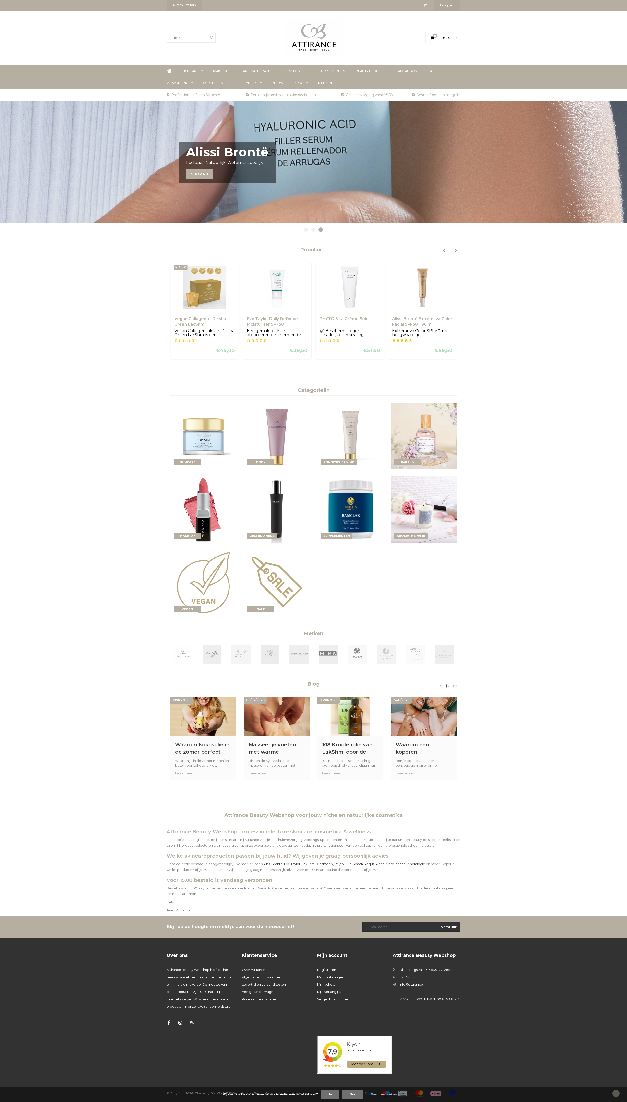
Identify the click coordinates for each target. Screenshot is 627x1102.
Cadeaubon (406, 71)
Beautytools (368, 71)
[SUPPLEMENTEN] (350, 509)
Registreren (326, 970)
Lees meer (184, 773)
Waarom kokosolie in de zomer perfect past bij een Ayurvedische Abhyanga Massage (202, 748)
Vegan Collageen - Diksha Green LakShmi (200, 321)
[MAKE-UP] (203, 509)
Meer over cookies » (385, 1094)
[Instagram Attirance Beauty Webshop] (180, 1022)
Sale (432, 71)
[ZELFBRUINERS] (277, 509)
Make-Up (220, 71)
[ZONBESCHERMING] (350, 435)
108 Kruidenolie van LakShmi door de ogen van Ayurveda (347, 748)
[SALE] (277, 582)
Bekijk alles (448, 686)
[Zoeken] (212, 38)
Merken (325, 83)
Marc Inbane (396, 864)
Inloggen (447, 5)
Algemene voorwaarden (261, 977)
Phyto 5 (340, 864)
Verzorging (177, 83)
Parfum (251, 83)
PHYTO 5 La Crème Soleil (345, 318)
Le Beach (355, 864)
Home (169, 71)
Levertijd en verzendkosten (264, 984)
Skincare (190, 71)
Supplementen (332, 71)
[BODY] (277, 435)
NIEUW (277, 83)
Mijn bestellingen (330, 977)
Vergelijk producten (333, 999)
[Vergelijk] (425, 5)
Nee (352, 1094)
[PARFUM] (424, 435)
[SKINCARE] (203, 435)
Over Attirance (253, 970)
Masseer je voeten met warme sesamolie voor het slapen (273, 748)
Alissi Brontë (273, 864)
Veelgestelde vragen (258, 992)
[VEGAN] (203, 582)
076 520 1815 (186, 5)
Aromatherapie (257, 71)
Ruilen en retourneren (259, 999)
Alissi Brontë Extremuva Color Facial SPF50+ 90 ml (422, 321)
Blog (298, 83)
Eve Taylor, (292, 864)
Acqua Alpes (374, 864)
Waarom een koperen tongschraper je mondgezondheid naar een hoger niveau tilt (418, 748)
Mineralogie (415, 864)
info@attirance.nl (412, 984)
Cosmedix (325, 864)
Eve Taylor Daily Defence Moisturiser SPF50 (272, 321)
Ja (330, 1094)
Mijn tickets (326, 984)
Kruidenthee (297, 71)
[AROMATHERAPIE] (424, 509)
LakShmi (308, 864)
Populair (311, 250)
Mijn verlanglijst (329, 992)
